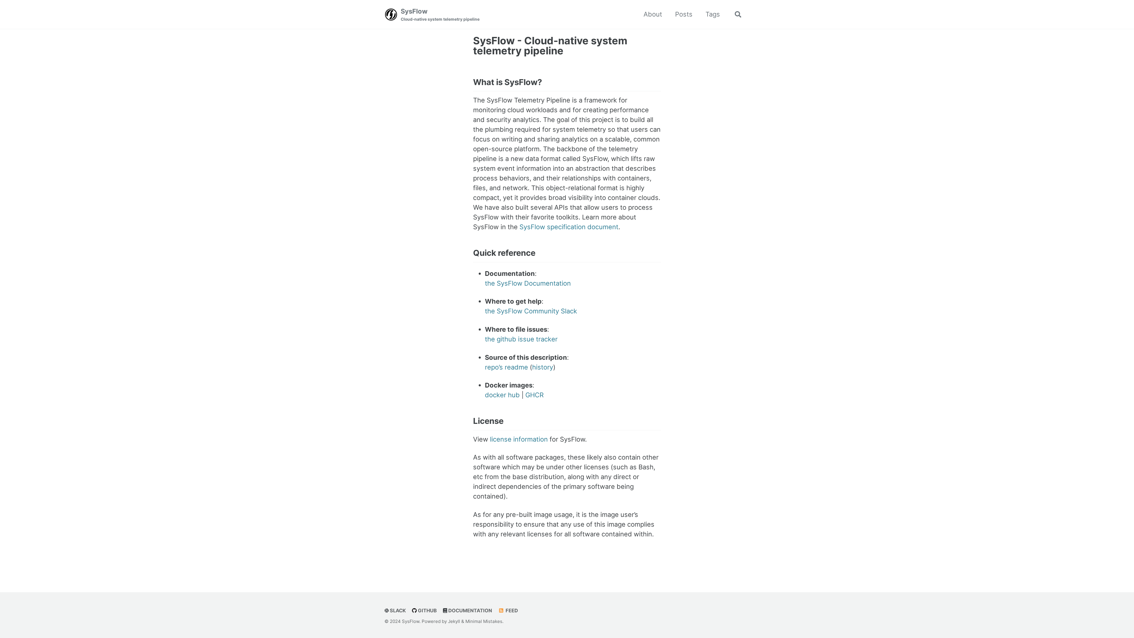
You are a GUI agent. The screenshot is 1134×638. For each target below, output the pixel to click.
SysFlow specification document (568, 227)
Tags (713, 14)
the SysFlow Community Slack (531, 311)
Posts (684, 14)
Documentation (469, 610)
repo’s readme (506, 367)
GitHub (427, 610)
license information (519, 439)
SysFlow (440, 14)
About (652, 14)
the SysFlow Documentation (528, 283)
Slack (397, 610)
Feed (511, 610)
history (542, 367)
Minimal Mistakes (483, 621)
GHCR (534, 395)
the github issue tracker (521, 339)
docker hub (502, 395)
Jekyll (454, 621)
